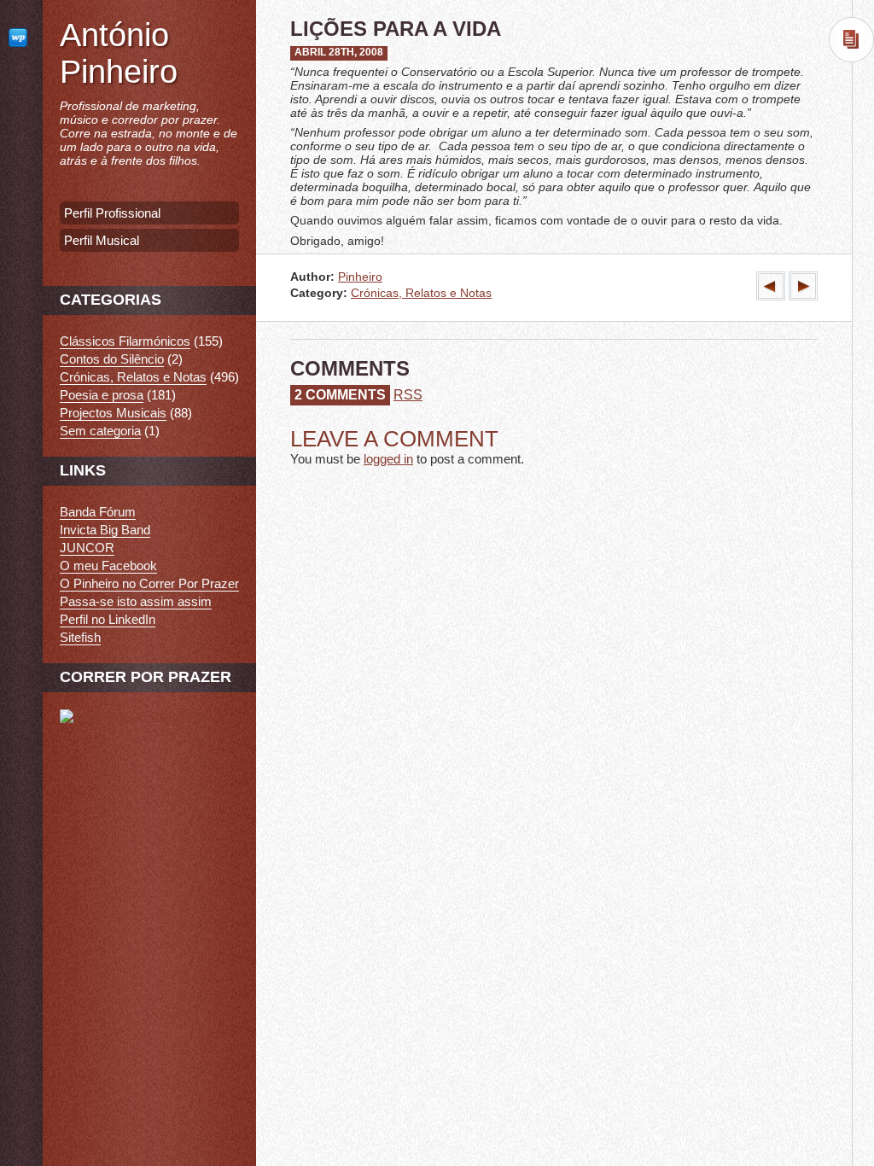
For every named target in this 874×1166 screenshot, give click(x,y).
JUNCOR (87, 547)
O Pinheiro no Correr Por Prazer (149, 583)
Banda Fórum (98, 511)
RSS (407, 395)
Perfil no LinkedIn (107, 619)
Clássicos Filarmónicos (125, 341)
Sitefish (80, 637)
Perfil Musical (101, 240)
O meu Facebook (108, 565)
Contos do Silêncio (112, 359)
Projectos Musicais (113, 412)
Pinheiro (360, 277)
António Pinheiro (119, 53)
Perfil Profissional (112, 213)
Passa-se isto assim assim (136, 601)
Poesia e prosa (101, 395)
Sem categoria (100, 430)
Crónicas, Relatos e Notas (421, 293)
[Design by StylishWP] (21, 37)
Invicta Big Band (105, 529)
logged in (388, 459)
